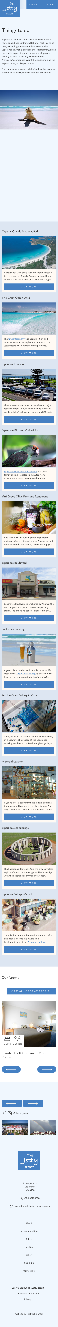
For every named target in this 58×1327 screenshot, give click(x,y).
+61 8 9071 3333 (31, 1198)
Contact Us (29, 1270)
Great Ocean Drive (17, 338)
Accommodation (29, 1231)
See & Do (29, 1262)
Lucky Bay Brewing (25, 673)
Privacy (28, 1299)
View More (29, 286)
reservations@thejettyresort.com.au (32, 1206)
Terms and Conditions (28, 1293)
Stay (50, 4)
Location (29, 1247)
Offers (29, 1239)
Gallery (29, 1255)
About (29, 1223)
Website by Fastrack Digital (29, 1314)
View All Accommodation (31, 991)
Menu (35, 4)
